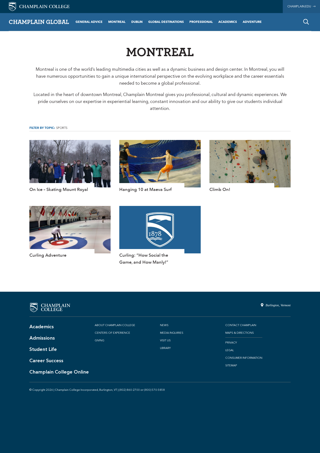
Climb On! (250, 166)
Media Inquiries (171, 332)
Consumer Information (243, 357)
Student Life (43, 349)
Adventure (252, 22)
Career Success (46, 361)
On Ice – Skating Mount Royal (70, 166)
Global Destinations (166, 22)
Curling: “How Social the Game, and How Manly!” (159, 236)
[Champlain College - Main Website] (39, 6)
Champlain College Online (59, 372)
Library (165, 348)
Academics (227, 22)
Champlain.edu (300, 6)
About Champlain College (115, 325)
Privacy (231, 342)
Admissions (42, 338)
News (164, 325)
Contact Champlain (240, 325)
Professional (201, 22)
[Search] (306, 22)
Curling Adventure (70, 232)
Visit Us (165, 340)
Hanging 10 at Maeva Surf (159, 166)
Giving (99, 340)
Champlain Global (39, 21)
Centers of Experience (112, 332)
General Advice (89, 22)
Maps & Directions (239, 332)
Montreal (116, 22)
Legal (229, 350)
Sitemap (231, 365)
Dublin (137, 22)
